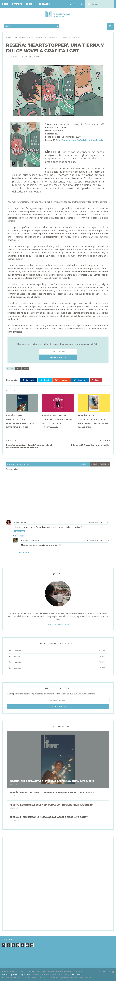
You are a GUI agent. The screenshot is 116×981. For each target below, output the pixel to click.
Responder (19, 531)
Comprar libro (68, 140)
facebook (104, 464)
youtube (59, 668)
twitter (59, 656)
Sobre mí (30, 4)
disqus (94, 464)
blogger (85, 464)
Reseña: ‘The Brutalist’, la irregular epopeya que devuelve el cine (21, 421)
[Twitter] (71, 4)
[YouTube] (81, 4)
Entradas (17, 4)
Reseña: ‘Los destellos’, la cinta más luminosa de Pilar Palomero (93, 421)
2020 (15, 37)
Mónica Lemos (75, 974)
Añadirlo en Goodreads (90, 140)
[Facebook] (78, 4)
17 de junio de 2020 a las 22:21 (97, 522)
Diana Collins (20, 523)
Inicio (5, 4)
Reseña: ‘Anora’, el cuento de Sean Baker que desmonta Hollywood (57, 421)
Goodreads (59, 651)
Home (8, 37)
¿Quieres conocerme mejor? (58, 624)
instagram (59, 662)
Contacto (44, 4)
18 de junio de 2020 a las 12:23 (97, 540)
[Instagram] (74, 4)
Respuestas (20, 536)
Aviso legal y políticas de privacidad (16, 974)
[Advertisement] (28, 883)
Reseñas (22, 37)
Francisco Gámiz (29, 540)
